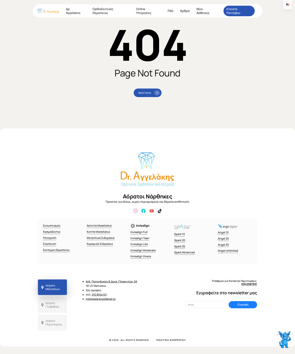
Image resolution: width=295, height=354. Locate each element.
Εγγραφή (242, 304)
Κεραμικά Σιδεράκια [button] (100, 244)
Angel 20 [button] (223, 238)
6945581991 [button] (249, 284)
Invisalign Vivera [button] (140, 256)
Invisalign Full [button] (139, 232)
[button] (52, 287)
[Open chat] (285, 338)
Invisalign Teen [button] (139, 238)
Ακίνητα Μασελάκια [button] (99, 225)
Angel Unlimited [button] (228, 250)
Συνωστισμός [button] (51, 225)
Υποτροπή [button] (49, 238)
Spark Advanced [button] (184, 252)
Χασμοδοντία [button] (51, 232)
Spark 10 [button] (179, 234)
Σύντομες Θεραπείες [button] (56, 250)
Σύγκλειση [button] (49, 244)
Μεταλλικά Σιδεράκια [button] (101, 238)
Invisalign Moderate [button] (143, 250)
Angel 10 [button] (223, 232)
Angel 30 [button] (223, 245)
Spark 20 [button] (179, 240)
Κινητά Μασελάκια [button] (98, 232)
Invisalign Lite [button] (139, 244)
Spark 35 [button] (179, 246)
